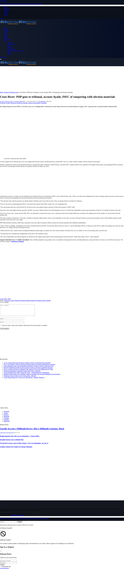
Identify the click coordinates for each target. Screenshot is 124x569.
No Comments (42, 101)
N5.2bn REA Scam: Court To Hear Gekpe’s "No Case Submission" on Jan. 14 (24, 443)
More (5, 41)
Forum (5, 13)
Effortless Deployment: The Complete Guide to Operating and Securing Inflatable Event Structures (32, 374)
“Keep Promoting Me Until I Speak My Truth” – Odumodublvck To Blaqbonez (26, 372)
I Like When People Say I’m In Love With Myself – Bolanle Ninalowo (24, 377)
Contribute (7, 10)
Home (5, 28)
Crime (5, 33)
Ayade (2, 299)
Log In (2, 564)
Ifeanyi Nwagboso (19, 101)
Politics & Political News (6, 101)
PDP (9, 299)
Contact (6, 15)
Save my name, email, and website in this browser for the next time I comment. (24, 325)
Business (6, 29)
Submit (20, 521)
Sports (5, 37)
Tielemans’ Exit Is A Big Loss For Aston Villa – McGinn (20, 376)
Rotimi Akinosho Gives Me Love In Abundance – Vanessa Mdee (19, 436)
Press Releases (11, 49)
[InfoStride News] (18, 25)
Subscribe (3, 57)
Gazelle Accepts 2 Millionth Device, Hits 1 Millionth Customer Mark (32, 428)
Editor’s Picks (11, 44)
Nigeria (6, 34)
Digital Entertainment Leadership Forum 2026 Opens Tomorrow (22, 371)
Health (9, 46)
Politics (6, 36)
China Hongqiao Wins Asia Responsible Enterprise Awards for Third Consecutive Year (28, 366)
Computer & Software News (7, 432)
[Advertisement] (54, 79)
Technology (7, 39)
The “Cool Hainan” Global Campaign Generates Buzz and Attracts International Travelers (29, 364)
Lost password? (4, 568)
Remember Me (6, 566)
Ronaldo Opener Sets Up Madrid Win (11, 439)
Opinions (10, 47)
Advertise (6, 8)
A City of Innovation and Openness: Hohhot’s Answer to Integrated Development (27, 363)
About (5, 7)
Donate (6, 12)
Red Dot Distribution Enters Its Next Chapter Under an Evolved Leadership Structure (28, 367)
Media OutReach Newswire (15, 51)
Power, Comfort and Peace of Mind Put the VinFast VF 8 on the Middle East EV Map (28, 369)
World (9, 52)
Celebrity (6, 31)
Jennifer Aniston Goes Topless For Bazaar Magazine (16, 446)
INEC (6, 299)
